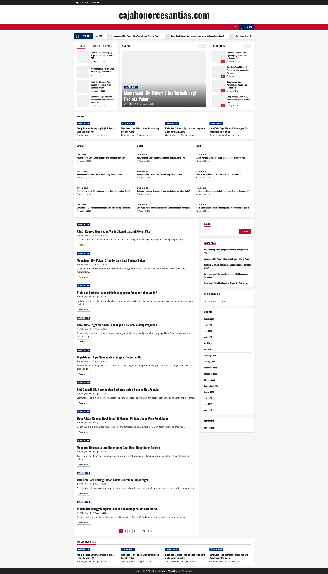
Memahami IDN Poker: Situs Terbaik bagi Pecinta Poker (122, 36)
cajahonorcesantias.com (164, 14)
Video (249, 27)
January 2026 (209, 361)
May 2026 (208, 337)
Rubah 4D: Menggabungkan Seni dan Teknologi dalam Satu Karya (117, 508)
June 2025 (208, 404)
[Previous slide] (201, 46)
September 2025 (211, 385)
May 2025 (208, 410)
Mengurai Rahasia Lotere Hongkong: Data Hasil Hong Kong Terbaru (118, 447)
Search (207, 223)
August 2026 (209, 318)
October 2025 (209, 379)
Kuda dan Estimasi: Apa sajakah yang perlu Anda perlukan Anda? (182, 36)
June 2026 (208, 331)
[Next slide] (204, 46)
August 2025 (209, 392)
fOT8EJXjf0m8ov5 (132, 104)
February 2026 (210, 355)
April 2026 (208, 343)
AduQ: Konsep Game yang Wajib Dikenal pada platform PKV (83, 57)
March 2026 (209, 349)
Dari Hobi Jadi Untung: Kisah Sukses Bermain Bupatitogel (112, 479)
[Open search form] (236, 27)
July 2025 (208, 398)
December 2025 (210, 367)
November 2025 (210, 373)
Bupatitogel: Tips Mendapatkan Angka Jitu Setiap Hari (218, 73)
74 (144, 531)
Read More (84, 245)
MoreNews (173, 571)
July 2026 (208, 324)
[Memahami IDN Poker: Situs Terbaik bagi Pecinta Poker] (164, 79)
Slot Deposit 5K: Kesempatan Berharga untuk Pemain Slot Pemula (118, 389)
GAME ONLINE (130, 87)
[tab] (83, 46)
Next (150, 531)
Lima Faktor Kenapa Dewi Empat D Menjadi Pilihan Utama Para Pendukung (122, 418)
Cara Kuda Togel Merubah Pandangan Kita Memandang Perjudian (247, 36)
